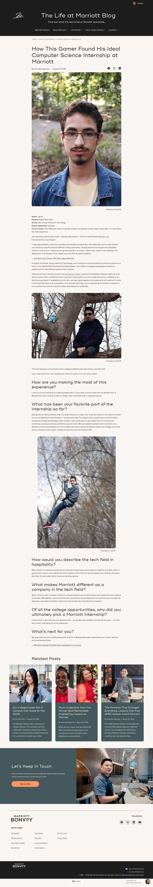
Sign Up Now (25, 784)
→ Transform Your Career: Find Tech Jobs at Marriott (53, 258)
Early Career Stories (47, 39)
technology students (73, 274)
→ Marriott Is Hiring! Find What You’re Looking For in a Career (56, 645)
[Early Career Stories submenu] (104, 30)
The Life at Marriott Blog (78, 15)
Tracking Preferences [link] (136, 872)
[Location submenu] (117, 30)
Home (34, 39)
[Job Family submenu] (81, 30)
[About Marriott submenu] (66, 30)
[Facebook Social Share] (108, 68)
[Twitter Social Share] (114, 68)
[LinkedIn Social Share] (119, 68)
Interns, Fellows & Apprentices (69, 39)
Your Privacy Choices (136, 869)
